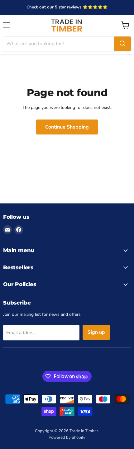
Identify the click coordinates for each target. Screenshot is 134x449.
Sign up (96, 332)
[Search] (122, 44)
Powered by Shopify (67, 437)
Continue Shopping (67, 127)
